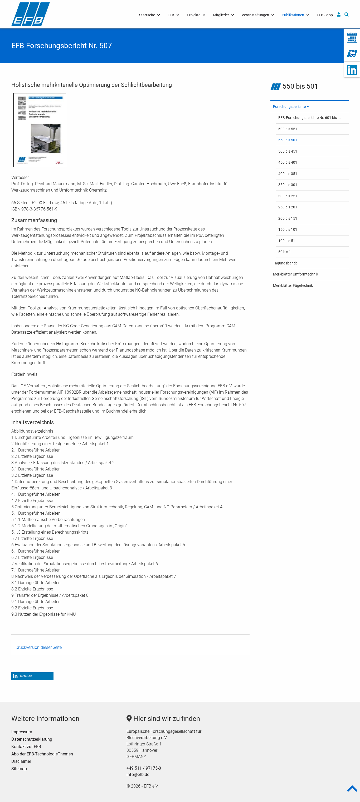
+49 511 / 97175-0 (144, 768)
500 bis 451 (287, 151)
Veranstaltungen (255, 15)
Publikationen (293, 15)
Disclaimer (21, 761)
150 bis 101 (287, 229)
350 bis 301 (287, 185)
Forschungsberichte (289, 106)
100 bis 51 (286, 241)
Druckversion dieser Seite (39, 647)
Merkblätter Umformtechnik (295, 274)
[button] (32, 676)
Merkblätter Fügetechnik (293, 285)
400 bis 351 (287, 174)
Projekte (193, 15)
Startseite (147, 15)
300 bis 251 (287, 196)
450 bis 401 (287, 162)
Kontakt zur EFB (26, 746)
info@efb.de (138, 774)
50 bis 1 (284, 252)
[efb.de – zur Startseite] (30, 13)
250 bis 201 (287, 207)
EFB (171, 15)
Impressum (21, 731)
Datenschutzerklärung (31, 739)
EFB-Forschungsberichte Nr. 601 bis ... (309, 118)
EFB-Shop (325, 15)
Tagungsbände (285, 263)
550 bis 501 (287, 140)
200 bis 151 (287, 218)
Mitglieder (221, 15)
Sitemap (19, 768)
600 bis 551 (287, 129)
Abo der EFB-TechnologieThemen (42, 753)
